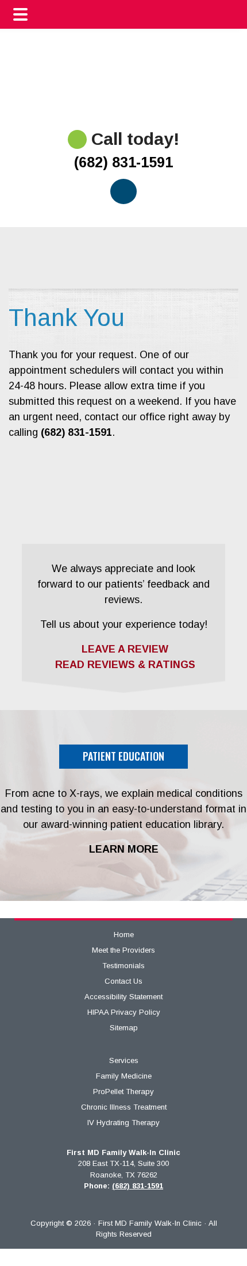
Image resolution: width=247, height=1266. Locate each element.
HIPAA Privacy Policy (123, 1012)
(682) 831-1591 (123, 162)
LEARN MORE (124, 849)
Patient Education (123, 756)
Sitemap (124, 1027)
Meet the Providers (123, 950)
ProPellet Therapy (123, 1091)
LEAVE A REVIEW (123, 649)
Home (124, 934)
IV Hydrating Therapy (123, 1122)
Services (123, 1060)
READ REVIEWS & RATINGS (123, 664)
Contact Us (123, 981)
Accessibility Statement (123, 996)
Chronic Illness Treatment (124, 1107)
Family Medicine (124, 1076)
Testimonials (123, 965)
